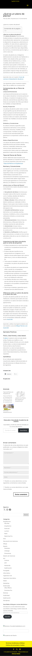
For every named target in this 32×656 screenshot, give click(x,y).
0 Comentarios (23, 18)
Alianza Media (16, 653)
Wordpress (6, 600)
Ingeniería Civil (7, 575)
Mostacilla (7, 565)
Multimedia (6, 586)
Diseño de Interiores (9, 556)
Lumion (6, 531)
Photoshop (7, 553)
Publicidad (6, 595)
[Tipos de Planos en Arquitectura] (9, 397)
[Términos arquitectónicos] (8, 407)
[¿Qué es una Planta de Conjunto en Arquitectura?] (20, 394)
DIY (4, 558)
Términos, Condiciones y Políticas (15, 643)
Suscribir (7, 616)
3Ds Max (6, 523)
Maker (5, 580)
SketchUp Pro (8, 536)
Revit (5, 533)
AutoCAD (10, 319)
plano (6, 338)
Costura (6, 560)
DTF (5, 563)
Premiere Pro (8, 590)
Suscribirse (23, 430)
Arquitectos (7, 526)
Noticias (5, 593)
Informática (6, 573)
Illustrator (7, 548)
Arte (4, 538)
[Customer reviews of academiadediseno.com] (14, 626)
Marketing (6, 583)
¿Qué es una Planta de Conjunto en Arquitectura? (20, 399)
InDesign (7, 551)
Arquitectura (14, 18)
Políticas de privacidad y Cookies (15, 645)
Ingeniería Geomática (9, 578)
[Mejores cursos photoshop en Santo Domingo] (10, 635)
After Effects (8, 588)
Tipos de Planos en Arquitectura (13, 163)
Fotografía (6, 570)
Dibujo (5, 543)
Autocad (6, 528)
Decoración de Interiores (10, 541)
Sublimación (8, 568)
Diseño (5, 546)
